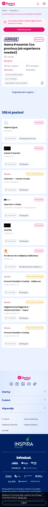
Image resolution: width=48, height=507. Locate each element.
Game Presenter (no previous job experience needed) (21, 14)
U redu (24, 503)
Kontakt (5, 430)
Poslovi (4, 10)
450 (33, 21)
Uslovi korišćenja (31, 419)
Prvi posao (14, 10)
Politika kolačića (31, 425)
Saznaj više (22, 498)
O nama (5, 419)
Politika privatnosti (9, 425)
